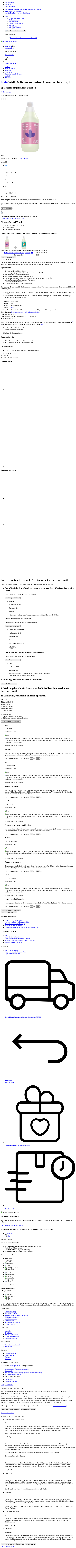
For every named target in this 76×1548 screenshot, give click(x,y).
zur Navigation (9, 2)
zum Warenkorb (10, 6)
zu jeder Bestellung (17, 13)
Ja (31, 758)
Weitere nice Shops (11, 1381)
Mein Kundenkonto (11, 1319)
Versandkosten (13, 22)
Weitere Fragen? (10, 1324)
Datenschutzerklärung (59, 1406)
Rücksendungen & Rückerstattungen (16, 1315)
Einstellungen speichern (8, 1544)
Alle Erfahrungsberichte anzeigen (11, 721)
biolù (4, 82)
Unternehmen (9, 1379)
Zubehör (5, 355)
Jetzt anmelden (9, 48)
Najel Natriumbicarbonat (12, 954)
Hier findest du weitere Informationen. (13, 1225)
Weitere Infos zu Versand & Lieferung (13, 218)
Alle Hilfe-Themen (15, 27)
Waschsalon (8, 1347)
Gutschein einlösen (11, 1338)
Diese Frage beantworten (13, 598)
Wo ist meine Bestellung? (17, 18)
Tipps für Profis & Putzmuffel (14, 920)
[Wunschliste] (6, 58)
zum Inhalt (8, 4)
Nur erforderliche (14, 1409)
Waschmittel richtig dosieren (13, 925)
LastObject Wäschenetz (12, 937)
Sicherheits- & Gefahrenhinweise (12, 333)
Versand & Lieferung (11, 1313)
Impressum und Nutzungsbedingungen (17, 1369)
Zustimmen (5, 1409)
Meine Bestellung (10, 1312)
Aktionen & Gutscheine (12, 1322)
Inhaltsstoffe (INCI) (8, 318)
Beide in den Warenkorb (8, 257)
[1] (73, 322)
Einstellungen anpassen (28, 1409)
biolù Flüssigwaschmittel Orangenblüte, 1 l (18, 253)
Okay (6, 935)
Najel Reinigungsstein (12, 950)
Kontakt (11, 25)
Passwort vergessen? (11, 1334)
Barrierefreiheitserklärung (13, 1374)
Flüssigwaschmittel (17, 312)
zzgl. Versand (24, 158)
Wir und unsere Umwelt (12, 1345)
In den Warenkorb (7, 208)
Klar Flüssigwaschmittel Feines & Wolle (17, 939)
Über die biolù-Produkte (10, 354)
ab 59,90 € (23, 9)
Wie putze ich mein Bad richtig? (15, 924)
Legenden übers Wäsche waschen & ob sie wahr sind (21, 927)
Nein (37, 758)
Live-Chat (12, 29)
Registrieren (8, 1333)
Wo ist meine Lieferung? (12, 1336)
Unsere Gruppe (9, 1355)
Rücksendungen (14, 20)
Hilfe (6, 16)
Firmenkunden (9, 1321)
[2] (42, 324)
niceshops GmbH (15, 1366)
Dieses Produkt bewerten (9, 684)
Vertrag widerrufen (7, 1385)
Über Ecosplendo (10, 1353)
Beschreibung (6, 259)
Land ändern (15, 1362)
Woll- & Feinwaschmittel (31, 312)
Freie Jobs (8, 1359)
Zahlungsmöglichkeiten (16, 23)
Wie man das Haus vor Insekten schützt (17, 922)
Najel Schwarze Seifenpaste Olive (15, 952)
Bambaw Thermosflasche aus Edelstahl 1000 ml (20, 940)
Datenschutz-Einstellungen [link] (13, 1376)
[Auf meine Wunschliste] (1, 211)
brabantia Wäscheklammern (13, 942)
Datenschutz (8, 1371)
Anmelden (8, 1331)
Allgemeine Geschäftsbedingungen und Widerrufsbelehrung (23, 1372)
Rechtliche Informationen (10, 357)
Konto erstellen (9, 55)
